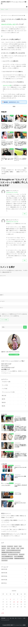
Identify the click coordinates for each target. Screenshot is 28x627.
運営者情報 (3, 618)
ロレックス (4, 546)
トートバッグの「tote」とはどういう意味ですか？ (13, 529)
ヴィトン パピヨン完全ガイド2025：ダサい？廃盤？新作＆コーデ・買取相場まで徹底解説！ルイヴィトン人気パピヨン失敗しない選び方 (20, 143)
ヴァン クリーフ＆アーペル (13, 554)
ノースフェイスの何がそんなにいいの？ (13, 550)
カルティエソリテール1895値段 (7, 558)
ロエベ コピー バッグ (6, 363)
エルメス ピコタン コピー (8, 24)
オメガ (18, 548)
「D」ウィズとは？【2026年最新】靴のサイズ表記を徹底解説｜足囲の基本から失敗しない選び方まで (20, 419)
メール (2, 301)
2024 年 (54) (4, 576)
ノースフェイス (10, 546)
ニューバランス (4, 560)
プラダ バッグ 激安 (18, 493)
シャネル (22, 548)
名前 (1, 294)
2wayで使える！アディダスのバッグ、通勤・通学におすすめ (7, 159)
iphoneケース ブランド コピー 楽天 (20, 468)
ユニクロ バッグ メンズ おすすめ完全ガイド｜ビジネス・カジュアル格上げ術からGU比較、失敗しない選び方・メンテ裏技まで (7, 143)
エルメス (15, 546)
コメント (2, 275)
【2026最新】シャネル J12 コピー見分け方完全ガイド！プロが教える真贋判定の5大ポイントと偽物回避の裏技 (21, 455)
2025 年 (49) (4, 572)
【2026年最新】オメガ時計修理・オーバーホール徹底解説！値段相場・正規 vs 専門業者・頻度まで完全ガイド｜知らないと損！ (21, 437)
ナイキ (20, 546)
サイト (1, 307)
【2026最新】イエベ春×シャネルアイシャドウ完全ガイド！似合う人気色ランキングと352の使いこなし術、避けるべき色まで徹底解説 (20, 429)
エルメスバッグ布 (7, 85)
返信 (24, 213)
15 (21, 601)
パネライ (3, 550)
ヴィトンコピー (5, 365)
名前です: (3, 351)
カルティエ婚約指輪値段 (18, 556)
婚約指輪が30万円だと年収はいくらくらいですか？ (11, 552)
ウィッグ (5, 385)
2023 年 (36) (4, 579)
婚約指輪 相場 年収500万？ (19, 558)
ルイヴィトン (4, 554)
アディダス (13, 548)
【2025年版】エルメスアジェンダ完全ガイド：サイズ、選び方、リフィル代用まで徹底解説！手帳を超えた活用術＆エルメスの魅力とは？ (20, 126)
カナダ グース (21, 554)
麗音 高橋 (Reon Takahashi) (7, 15)
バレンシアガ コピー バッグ (7, 367)
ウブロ (8, 548)
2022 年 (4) (3, 583)
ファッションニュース (8, 392)
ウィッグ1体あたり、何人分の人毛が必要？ (21, 486)
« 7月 (2, 613)
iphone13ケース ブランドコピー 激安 (20, 503)
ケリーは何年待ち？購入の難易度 (9, 520)
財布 (3, 402)
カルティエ (4, 548)
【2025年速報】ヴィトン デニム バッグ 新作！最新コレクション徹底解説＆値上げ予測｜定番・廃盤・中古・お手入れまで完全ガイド (7, 126)
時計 (4, 395)
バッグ (11, 115)
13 (14, 601)
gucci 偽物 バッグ (5, 369)
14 (17, 601)
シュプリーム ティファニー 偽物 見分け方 (20, 477)
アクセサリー (6, 381)
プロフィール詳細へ (14, 354)
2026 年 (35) (4, 569)
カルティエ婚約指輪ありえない (7, 556)
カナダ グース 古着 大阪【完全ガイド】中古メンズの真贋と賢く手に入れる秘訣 (20, 445)
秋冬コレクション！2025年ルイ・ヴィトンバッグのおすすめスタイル (20, 159)
